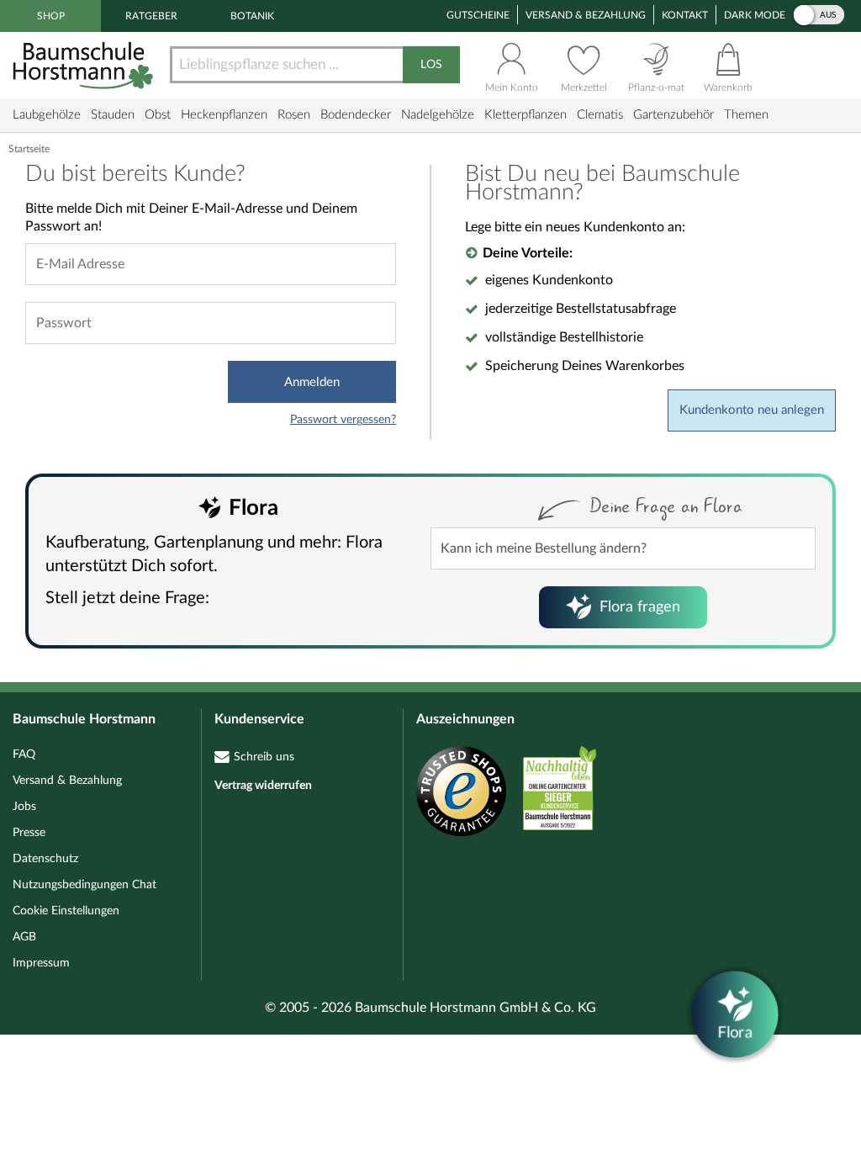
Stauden (113, 115)
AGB (24, 937)
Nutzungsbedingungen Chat (84, 885)
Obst (158, 115)
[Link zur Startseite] (85, 65)
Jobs (24, 807)
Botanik (252, 16)
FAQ (24, 754)
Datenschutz (45, 859)
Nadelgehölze (437, 115)
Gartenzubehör (673, 115)
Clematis (600, 115)
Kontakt (685, 15)
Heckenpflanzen (224, 115)
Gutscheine (478, 15)
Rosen (293, 115)
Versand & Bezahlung (586, 15)
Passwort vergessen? (343, 420)
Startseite (29, 149)
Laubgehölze (47, 115)
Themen (746, 115)
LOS (431, 65)
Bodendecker (355, 115)
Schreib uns (264, 757)
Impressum (41, 963)
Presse (29, 833)
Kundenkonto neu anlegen (751, 410)
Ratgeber (151, 16)
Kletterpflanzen (525, 115)
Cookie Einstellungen (66, 911)
